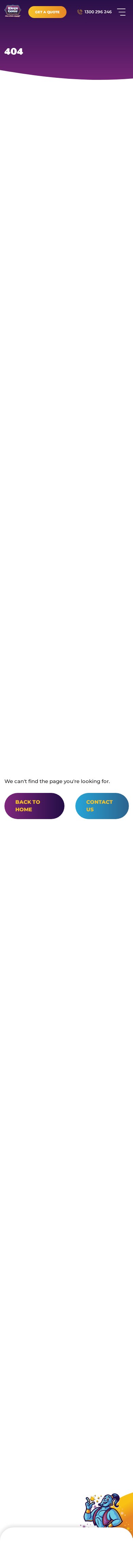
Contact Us (99, 806)
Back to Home (27, 806)
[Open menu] (121, 12)
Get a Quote (47, 12)
